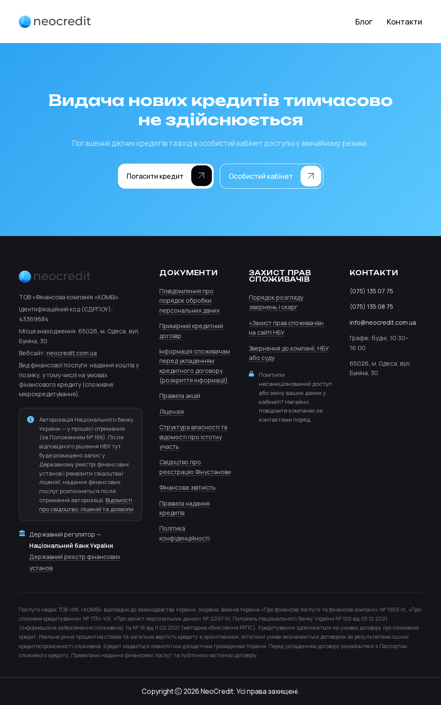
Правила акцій (179, 395)
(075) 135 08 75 (371, 306)
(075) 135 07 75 (371, 291)
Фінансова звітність (187, 487)
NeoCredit (217, 691)
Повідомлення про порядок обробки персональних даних (189, 300)
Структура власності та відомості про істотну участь (193, 436)
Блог (364, 21)
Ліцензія (171, 411)
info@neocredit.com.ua (383, 322)
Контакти (404, 21)
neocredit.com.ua (72, 353)
